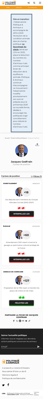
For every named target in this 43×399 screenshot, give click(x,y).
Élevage (6, 226)
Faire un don (19, 371)
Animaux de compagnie (13, 272)
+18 (26, 192)
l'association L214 (13, 394)
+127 (26, 280)
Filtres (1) (37, 176)
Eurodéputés (32, 7)
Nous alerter (7, 371)
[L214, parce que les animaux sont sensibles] (4, 394)
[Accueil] (7, 5)
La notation (16, 368)
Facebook (30, 378)
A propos (6, 368)
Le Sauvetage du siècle (19, 47)
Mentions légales (9, 375)
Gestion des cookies (36, 394)
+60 (26, 235)
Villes (8, 7)
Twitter (6, 381)
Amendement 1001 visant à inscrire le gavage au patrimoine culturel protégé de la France (21, 245)
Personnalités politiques (19, 138)
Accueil (7, 138)
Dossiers (26, 368)
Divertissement (10, 183)
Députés (19, 7)
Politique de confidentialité (13, 378)
